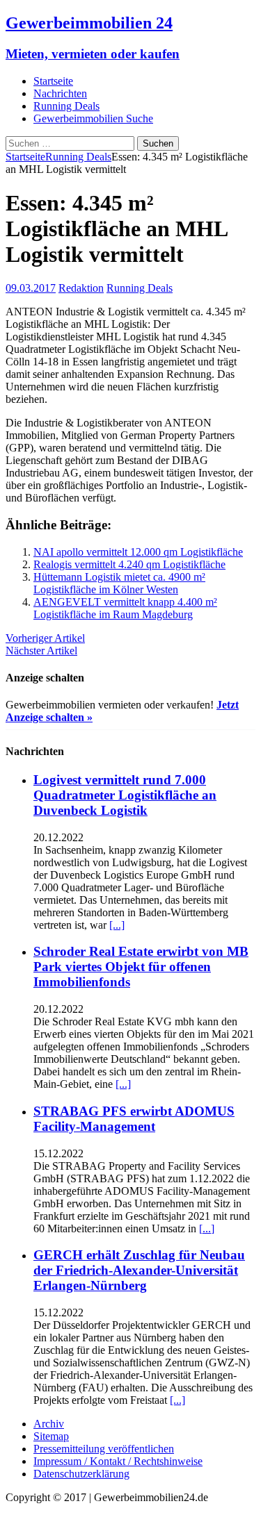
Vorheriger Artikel (45, 638)
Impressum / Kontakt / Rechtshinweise (118, 1461)
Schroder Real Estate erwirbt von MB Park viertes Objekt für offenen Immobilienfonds (140, 966)
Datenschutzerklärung (81, 1474)
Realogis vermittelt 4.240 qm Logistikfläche (129, 564)
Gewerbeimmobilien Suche (93, 118)
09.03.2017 (31, 288)
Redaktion (81, 288)
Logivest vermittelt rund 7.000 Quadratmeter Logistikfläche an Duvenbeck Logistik (124, 795)
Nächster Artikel (41, 650)
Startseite (53, 81)
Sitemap (51, 1436)
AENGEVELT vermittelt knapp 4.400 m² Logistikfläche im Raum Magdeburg (125, 608)
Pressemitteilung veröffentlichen (103, 1449)
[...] (117, 925)
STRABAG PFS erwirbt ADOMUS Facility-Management (134, 1119)
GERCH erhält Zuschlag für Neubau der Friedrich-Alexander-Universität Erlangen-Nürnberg (139, 1270)
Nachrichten (60, 93)
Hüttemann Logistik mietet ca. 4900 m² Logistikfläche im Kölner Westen (119, 583)
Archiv (48, 1424)
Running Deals (66, 106)
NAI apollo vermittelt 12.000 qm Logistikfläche (138, 552)
